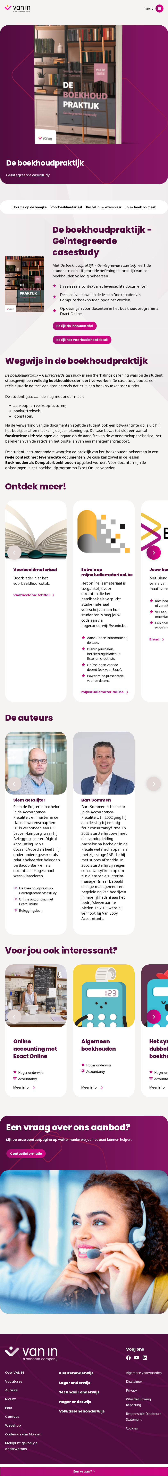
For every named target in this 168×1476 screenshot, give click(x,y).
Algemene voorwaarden (144, 1372)
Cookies (132, 1428)
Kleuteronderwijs (76, 1373)
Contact (12, 1416)
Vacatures (13, 1381)
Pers (8, 1408)
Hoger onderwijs (75, 1401)
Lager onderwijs (74, 1382)
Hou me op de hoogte (29, 207)
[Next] (153, 552)
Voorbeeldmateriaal (66, 207)
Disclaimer (134, 1381)
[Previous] (14, 552)
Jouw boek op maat (141, 207)
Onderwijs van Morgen (23, 1434)
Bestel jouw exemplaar (104, 207)
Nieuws (11, 1399)
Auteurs (11, 1390)
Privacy (131, 1390)
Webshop (13, 1425)
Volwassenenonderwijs (82, 1411)
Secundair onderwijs (79, 1392)
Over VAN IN (14, 1372)
